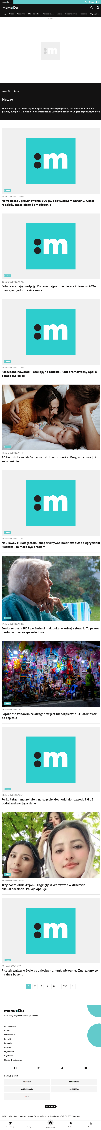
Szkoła (59, 14)
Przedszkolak (48, 14)
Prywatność (9, 1052)
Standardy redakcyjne (13, 1060)
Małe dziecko (33, 14)
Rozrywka (8, 1043)
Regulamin (8, 1056)
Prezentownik (71, 14)
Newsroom (8, 1047)
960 (65, 986)
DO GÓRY (49, 1106)
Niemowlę (21, 14)
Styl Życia (94, 14)
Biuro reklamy (10, 1026)
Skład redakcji (10, 1035)
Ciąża (11, 14)
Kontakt (7, 1039)
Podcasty (83, 14)
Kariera (7, 1030)
